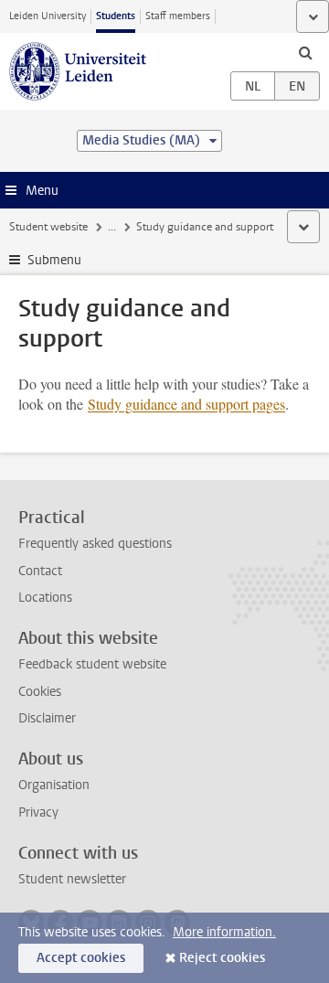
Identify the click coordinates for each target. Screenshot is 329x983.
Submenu (54, 260)
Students (115, 16)
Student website (48, 226)
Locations (45, 597)
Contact (40, 571)
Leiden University (47, 16)
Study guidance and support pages (186, 403)
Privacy (38, 812)
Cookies (39, 691)
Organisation (54, 785)
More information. (224, 932)
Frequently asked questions (95, 543)
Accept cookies (81, 958)
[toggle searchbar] (305, 52)
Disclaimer (47, 718)
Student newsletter (72, 879)
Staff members (177, 16)
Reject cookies (222, 958)
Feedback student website (92, 664)
